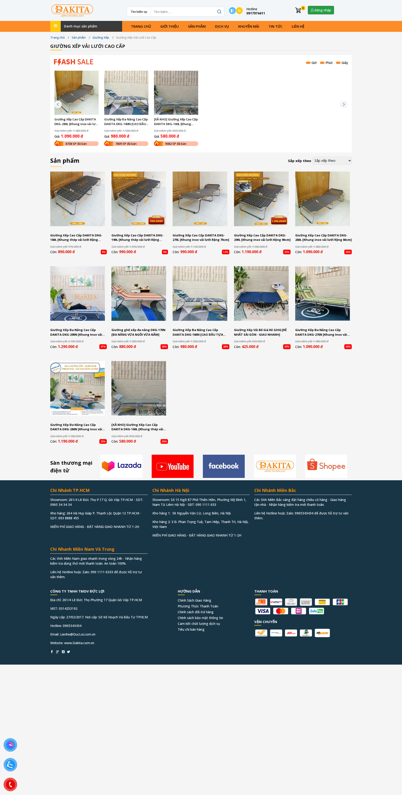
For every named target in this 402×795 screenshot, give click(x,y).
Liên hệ (298, 26)
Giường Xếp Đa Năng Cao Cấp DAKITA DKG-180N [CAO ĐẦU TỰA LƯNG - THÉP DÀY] (126, 121)
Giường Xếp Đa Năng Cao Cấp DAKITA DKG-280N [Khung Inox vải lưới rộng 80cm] (76, 427)
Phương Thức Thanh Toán (198, 606)
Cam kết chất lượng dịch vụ (199, 623)
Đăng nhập (322, 10)
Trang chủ (141, 26)
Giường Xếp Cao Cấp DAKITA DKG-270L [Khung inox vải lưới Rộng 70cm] (201, 237)
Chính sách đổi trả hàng (196, 612)
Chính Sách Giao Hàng (194, 600)
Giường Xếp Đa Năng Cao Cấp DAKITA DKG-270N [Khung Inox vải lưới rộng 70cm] (321, 332)
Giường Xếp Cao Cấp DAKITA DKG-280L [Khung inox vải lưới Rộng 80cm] (76, 121)
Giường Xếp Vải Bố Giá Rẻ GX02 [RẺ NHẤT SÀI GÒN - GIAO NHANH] (260, 332)
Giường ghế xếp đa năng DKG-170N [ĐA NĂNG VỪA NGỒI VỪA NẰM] (138, 332)
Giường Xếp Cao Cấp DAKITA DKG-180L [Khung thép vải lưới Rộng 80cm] (76, 237)
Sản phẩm (197, 26)
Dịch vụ (222, 26)
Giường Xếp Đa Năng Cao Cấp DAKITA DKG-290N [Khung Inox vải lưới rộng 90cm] (76, 332)
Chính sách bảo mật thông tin (200, 618)
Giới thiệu (169, 26)
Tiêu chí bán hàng (191, 629)
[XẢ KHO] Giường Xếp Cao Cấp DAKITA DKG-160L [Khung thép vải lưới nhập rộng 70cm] (176, 121)
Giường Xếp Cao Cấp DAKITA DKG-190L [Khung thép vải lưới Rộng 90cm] (137, 237)
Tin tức (275, 26)
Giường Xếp (101, 37)
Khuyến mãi (248, 26)
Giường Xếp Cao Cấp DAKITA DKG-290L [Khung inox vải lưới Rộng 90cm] (262, 237)
